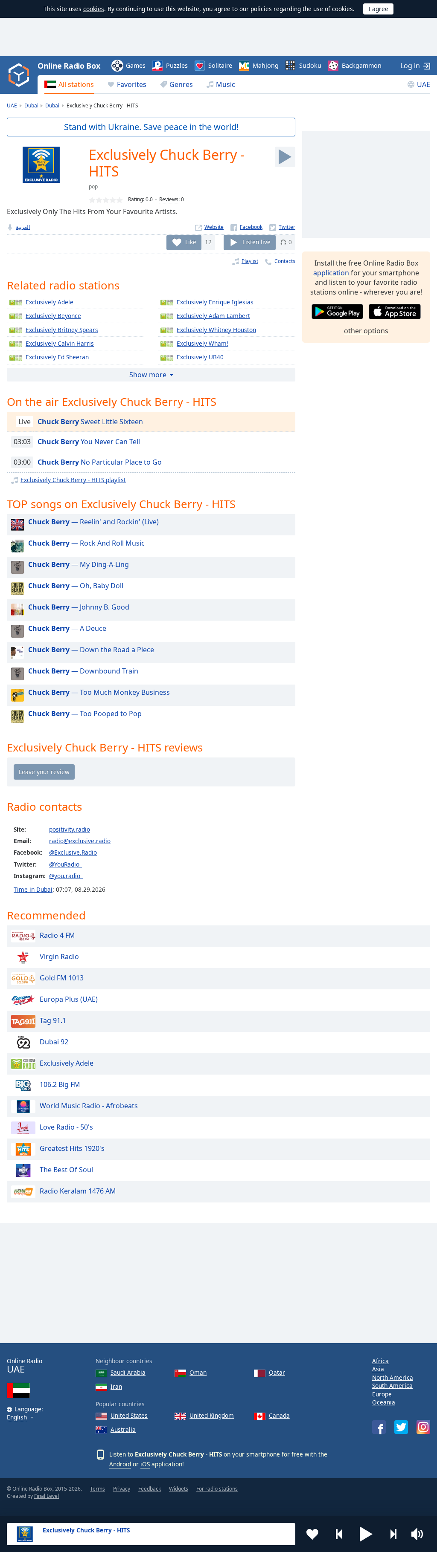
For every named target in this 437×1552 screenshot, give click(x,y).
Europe (382, 1394)
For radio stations (217, 1488)
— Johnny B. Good (78, 607)
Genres (181, 84)
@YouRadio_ (65, 864)
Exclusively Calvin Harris (60, 343)
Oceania (383, 1402)
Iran (116, 1386)
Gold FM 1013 (62, 978)
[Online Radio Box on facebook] (379, 1427)
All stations (76, 84)
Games (136, 65)
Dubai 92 (54, 1041)
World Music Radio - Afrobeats (89, 1105)
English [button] (17, 1417)
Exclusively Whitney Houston (216, 330)
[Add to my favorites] (312, 1534)
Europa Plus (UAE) (69, 999)
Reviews (168, 199)
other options (366, 330)
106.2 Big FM (60, 1084)
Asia (378, 1369)
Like (190, 242)
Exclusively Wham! (202, 343)
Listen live (256, 242)
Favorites (131, 84)
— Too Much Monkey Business (99, 692)
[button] (366, 1534)
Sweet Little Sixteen (90, 421)
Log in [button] (410, 65)
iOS (145, 1464)
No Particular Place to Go (100, 462)
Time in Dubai (33, 889)
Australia (123, 1429)
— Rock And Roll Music (86, 543)
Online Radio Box (69, 66)
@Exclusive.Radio (73, 852)
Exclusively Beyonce (53, 316)
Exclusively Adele (49, 302)
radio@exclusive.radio (80, 841)
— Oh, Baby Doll (75, 585)
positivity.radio (69, 829)
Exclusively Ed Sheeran (57, 357)
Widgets (178, 1488)
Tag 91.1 (53, 1020)
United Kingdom (211, 1415)
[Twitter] (282, 227)
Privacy (121, 1488)
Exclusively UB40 (200, 357)
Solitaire (220, 65)
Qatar (277, 1372)
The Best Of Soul (66, 1169)
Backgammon (362, 65)
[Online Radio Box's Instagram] (423, 1427)
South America (392, 1385)
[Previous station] (339, 1534)
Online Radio (24, 1366)
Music (225, 84)
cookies (93, 9)
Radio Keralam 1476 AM (78, 1191)
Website (214, 227)
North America (392, 1377)
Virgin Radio (59, 956)
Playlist (250, 261)
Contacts (284, 261)
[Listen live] (285, 157)
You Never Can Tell (89, 441)
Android (120, 1464)
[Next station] (393, 1534)
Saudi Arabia (128, 1372)
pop (93, 186)
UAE (423, 84)
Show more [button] (147, 374)
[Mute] (419, 1534)
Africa (380, 1361)
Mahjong (266, 65)
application (331, 272)
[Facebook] (246, 227)
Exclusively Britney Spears (62, 330)
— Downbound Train (83, 671)
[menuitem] (69, 84)
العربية (23, 227)
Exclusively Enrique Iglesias (215, 302)
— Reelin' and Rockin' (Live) (93, 521)
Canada (279, 1415)
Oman (198, 1372)
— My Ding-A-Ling (78, 564)
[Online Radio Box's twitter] (401, 1427)
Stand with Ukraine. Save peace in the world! (151, 127)
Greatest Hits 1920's (72, 1148)
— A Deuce (67, 628)
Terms (97, 1488)
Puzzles (177, 65)
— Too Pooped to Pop (85, 713)
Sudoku (310, 65)
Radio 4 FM (57, 935)
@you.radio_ (66, 876)
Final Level (46, 1496)
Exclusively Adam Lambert (213, 316)
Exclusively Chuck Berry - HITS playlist (73, 480)
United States (129, 1415)
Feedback (149, 1488)
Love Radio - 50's (66, 1127)
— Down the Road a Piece (91, 649)
